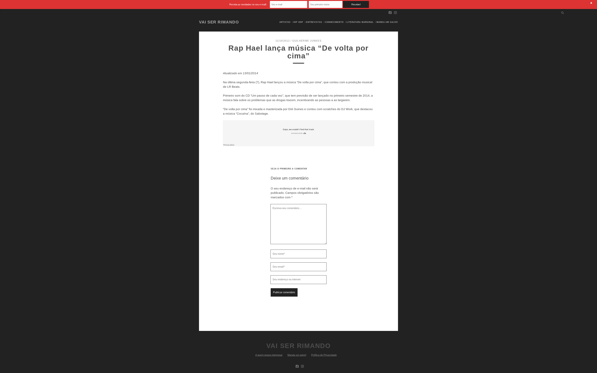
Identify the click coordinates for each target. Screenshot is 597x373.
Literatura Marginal (360, 22)
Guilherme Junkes (307, 40)
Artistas (285, 22)
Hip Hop (298, 22)
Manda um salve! (387, 22)
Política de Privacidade (324, 355)
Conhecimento (334, 22)
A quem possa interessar (268, 355)
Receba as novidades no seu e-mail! (247, 4)
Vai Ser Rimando (219, 22)
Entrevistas (314, 22)
